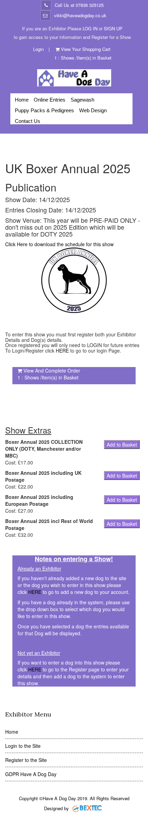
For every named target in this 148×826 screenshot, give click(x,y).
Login (38, 49)
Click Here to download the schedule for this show (59, 244)
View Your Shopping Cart (85, 49)
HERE (62, 350)
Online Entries (49, 100)
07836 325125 (90, 5)
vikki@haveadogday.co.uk (80, 15)
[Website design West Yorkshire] (87, 808)
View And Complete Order (51, 370)
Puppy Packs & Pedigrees (44, 110)
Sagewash (82, 100)
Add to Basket (122, 444)
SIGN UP (113, 28)
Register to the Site (26, 759)
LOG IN (90, 28)
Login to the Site (23, 745)
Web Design (93, 110)
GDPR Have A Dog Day (30, 774)
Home (22, 100)
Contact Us (27, 121)
